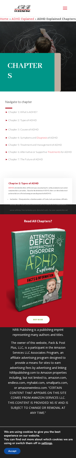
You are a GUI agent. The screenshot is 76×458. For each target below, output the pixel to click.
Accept (12, 451)
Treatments (54, 152)
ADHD (11, 188)
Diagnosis (42, 137)
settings (46, 443)
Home (4, 19)
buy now (38, 319)
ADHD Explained (23, 19)
